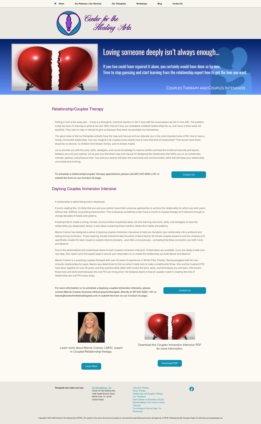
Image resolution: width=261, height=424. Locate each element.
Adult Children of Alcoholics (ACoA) (148, 399)
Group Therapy (139, 390)
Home (61, 3)
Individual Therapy (141, 387)
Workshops (141, 3)
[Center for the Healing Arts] (130, 19)
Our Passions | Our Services (88, 3)
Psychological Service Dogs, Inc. (147, 408)
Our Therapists (119, 3)
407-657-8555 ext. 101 (101, 387)
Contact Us (177, 3)
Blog (160, 3)
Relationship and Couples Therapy (148, 393)
